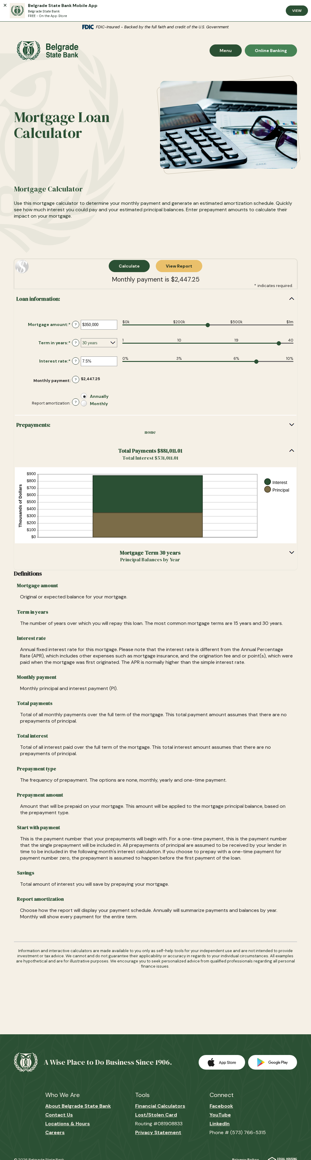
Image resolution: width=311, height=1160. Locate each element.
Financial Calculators (160, 1106)
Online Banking (271, 50)
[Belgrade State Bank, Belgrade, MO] (46, 50)
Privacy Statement (158, 1132)
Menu (230, 50)
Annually (99, 396)
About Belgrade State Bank (78, 1106)
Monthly (99, 403)
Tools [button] (142, 1095)
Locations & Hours (67, 1123)
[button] (155, 299)
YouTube (220, 1115)
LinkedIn (220, 1123)
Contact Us (59, 1115)
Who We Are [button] (62, 1095)
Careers (55, 1132)
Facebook (221, 1106)
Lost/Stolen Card (156, 1115)
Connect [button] (222, 1095)
